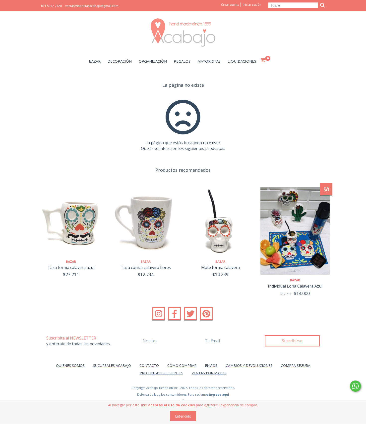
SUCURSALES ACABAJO (112, 365)
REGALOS (182, 61)
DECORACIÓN (120, 61)
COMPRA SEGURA (295, 365)
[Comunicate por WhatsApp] (355, 386)
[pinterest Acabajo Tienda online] (206, 313)
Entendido (183, 416)
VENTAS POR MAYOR (209, 373)
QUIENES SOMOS (70, 365)
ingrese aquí (219, 394)
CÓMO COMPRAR (181, 365)
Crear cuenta (230, 4)
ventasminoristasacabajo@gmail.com (91, 6)
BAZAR (95, 61)
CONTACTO (149, 365)
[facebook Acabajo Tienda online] (174, 313)
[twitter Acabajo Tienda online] (190, 313)
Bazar (71, 261)
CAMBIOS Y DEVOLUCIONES (249, 365)
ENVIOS (211, 365)
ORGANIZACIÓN (153, 61)
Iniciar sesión (252, 4)
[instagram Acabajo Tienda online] (158, 313)
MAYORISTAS (209, 61)
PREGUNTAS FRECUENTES (161, 373)
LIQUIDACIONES (242, 61)
